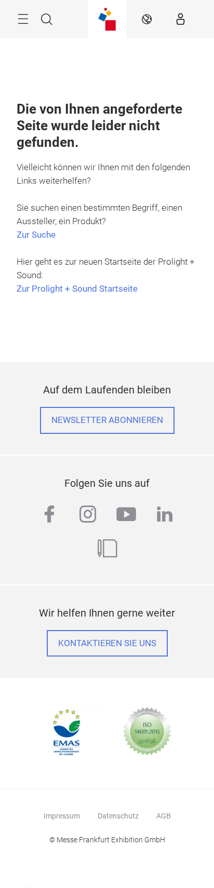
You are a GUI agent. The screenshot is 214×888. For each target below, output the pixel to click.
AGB (163, 816)
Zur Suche (36, 235)
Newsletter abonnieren (107, 420)
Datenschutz (118, 816)
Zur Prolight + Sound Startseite (77, 289)
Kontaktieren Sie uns (107, 643)
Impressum (62, 816)
